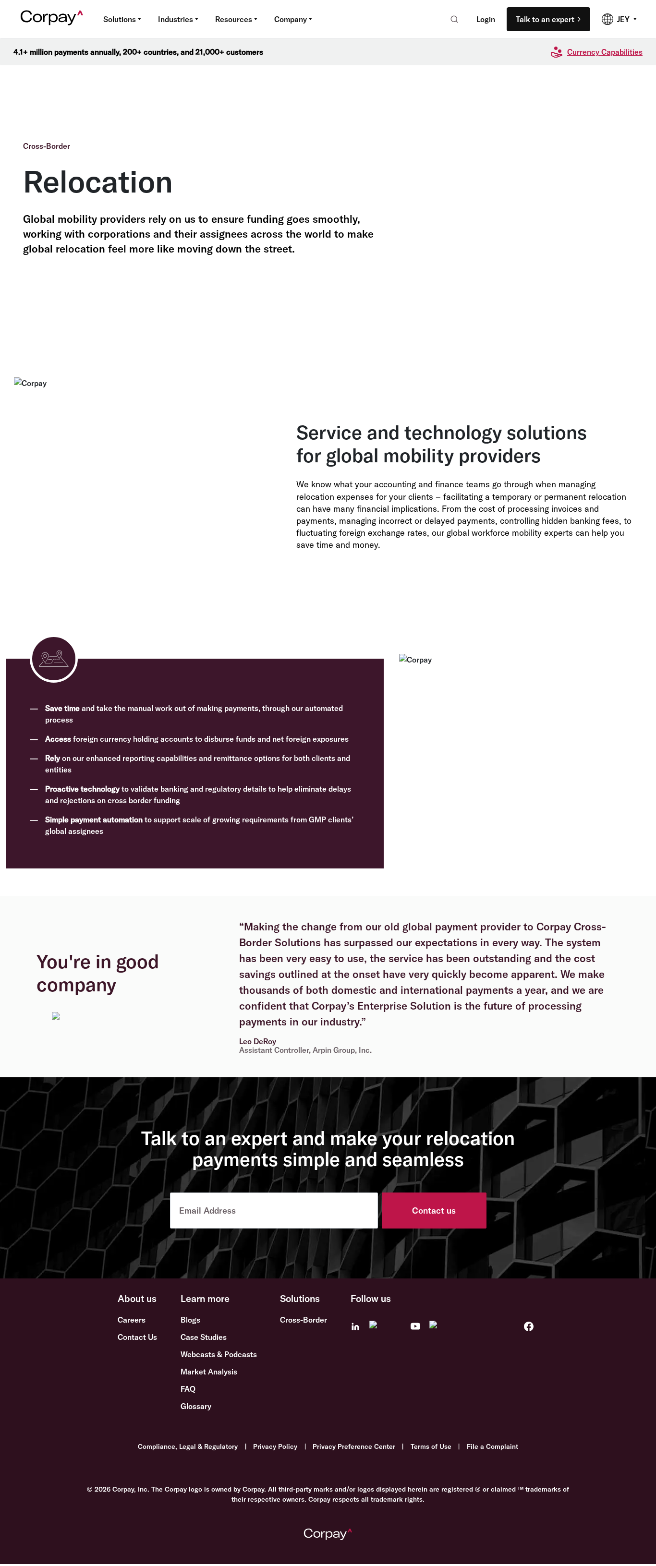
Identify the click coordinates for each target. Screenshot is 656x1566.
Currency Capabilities (605, 52)
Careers (132, 1320)
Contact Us (137, 1337)
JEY (623, 19)
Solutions (119, 19)
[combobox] (451, 19)
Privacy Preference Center (354, 1446)
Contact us (434, 1210)
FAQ (188, 1389)
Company (290, 19)
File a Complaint (492, 1446)
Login (485, 19)
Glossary (196, 1406)
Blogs (190, 1320)
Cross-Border (303, 1320)
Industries (175, 19)
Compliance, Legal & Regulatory (188, 1446)
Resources (233, 19)
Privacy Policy (275, 1446)
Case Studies (204, 1337)
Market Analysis (209, 1371)
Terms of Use (431, 1446)
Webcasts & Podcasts (219, 1354)
